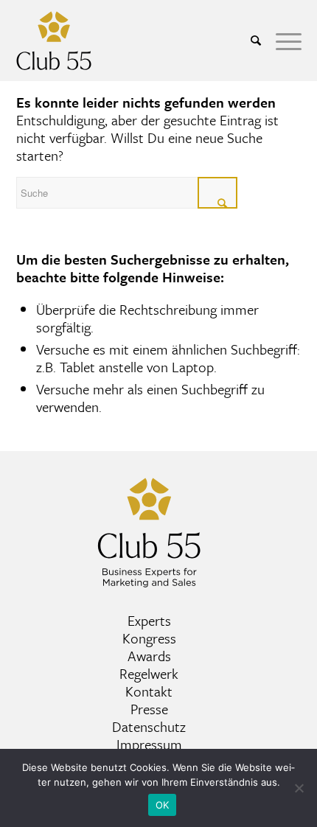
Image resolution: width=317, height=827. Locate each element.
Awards (149, 656)
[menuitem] (248, 40)
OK (163, 805)
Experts (149, 620)
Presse (149, 709)
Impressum (149, 744)
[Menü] (281, 40)
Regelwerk (148, 673)
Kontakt (149, 691)
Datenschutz (149, 726)
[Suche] (248, 40)
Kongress (149, 638)
